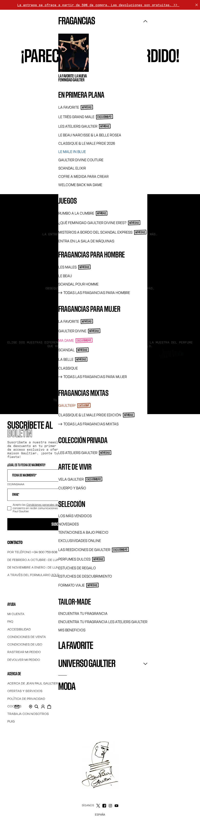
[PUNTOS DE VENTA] (30, 707)
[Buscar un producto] (37, 707)
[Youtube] (116, 806)
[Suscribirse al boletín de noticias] (17, 706)
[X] (98, 806)
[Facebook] (104, 806)
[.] (43, 707)
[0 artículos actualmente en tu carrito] (49, 707)
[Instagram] (110, 806)
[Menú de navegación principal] (9, 354)
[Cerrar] (196, 5)
